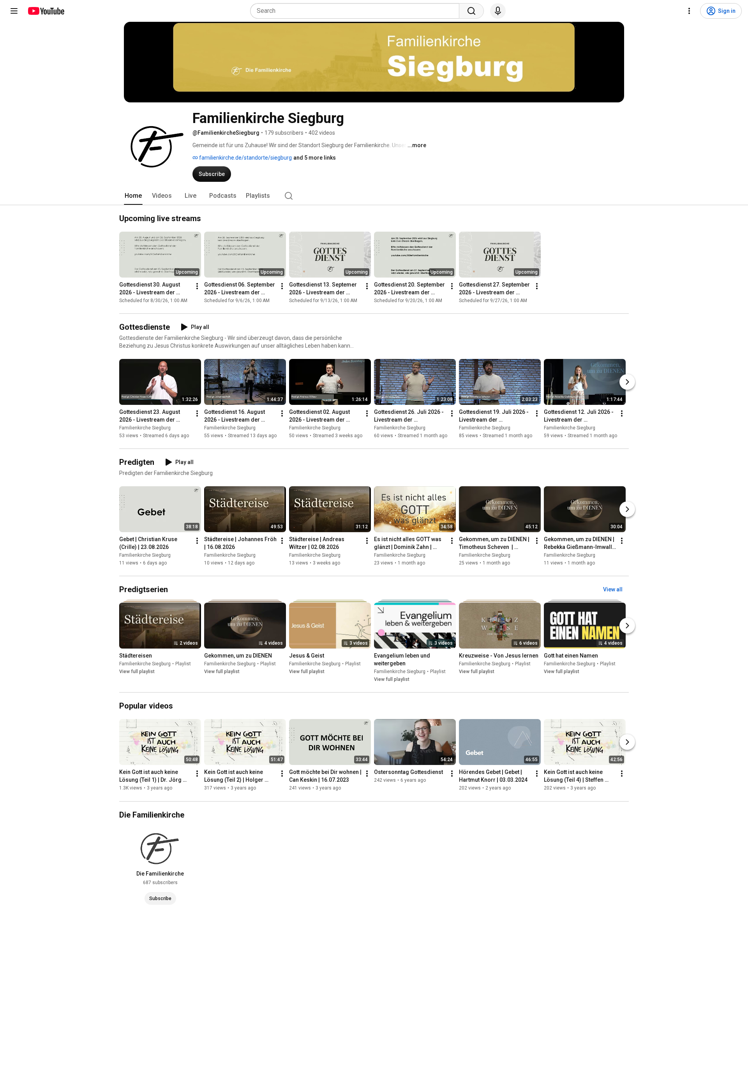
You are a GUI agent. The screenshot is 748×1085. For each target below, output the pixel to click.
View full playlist (137, 671)
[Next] (627, 382)
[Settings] (689, 11)
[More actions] (197, 286)
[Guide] (14, 11)
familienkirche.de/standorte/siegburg (245, 158)
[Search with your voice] (498, 11)
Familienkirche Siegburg (145, 428)
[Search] (471, 11)
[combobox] (357, 11)
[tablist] (374, 195)
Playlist (183, 663)
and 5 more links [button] (314, 158)
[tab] (133, 195)
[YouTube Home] (46, 11)
